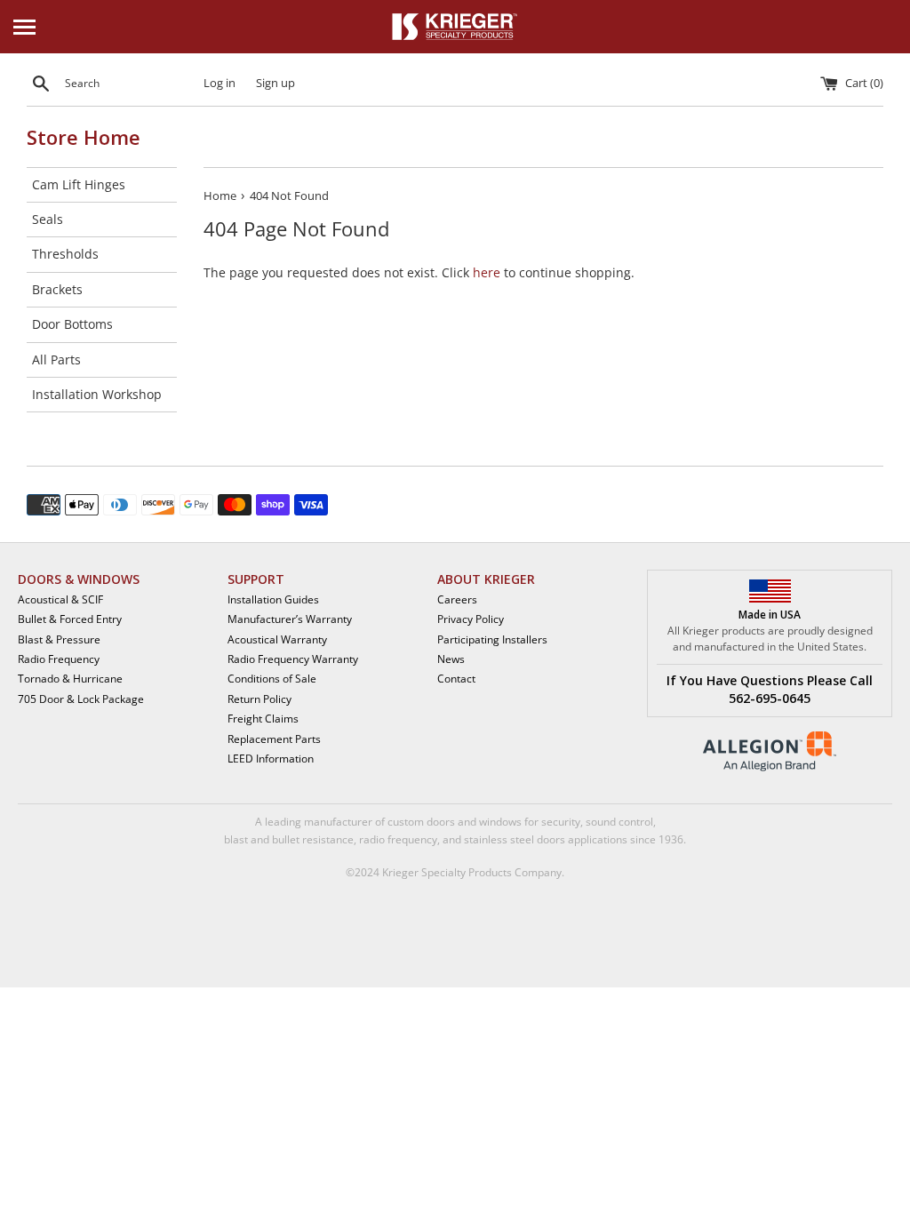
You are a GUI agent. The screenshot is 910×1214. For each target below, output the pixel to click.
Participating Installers (492, 639)
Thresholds (65, 253)
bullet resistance (313, 839)
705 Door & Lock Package (81, 699)
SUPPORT (256, 579)
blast (236, 839)
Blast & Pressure (59, 639)
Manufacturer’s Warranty (290, 619)
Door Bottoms (72, 323)
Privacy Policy (470, 619)
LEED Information (271, 758)
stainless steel (499, 839)
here (486, 272)
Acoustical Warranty (277, 639)
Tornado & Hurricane (70, 678)
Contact (456, 678)
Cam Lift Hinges (78, 184)
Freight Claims (263, 718)
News (451, 659)
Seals (47, 219)
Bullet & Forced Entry (70, 619)
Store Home (83, 137)
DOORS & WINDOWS (79, 579)
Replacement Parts (274, 739)
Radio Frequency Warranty (293, 659)
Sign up (275, 83)
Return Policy (259, 699)
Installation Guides (273, 599)
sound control (619, 821)
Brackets (57, 289)
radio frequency (398, 839)
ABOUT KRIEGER (486, 579)
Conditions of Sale (272, 678)
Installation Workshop (97, 394)
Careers (457, 599)
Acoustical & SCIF (60, 599)
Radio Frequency (59, 659)
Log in (219, 83)
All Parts (56, 359)
